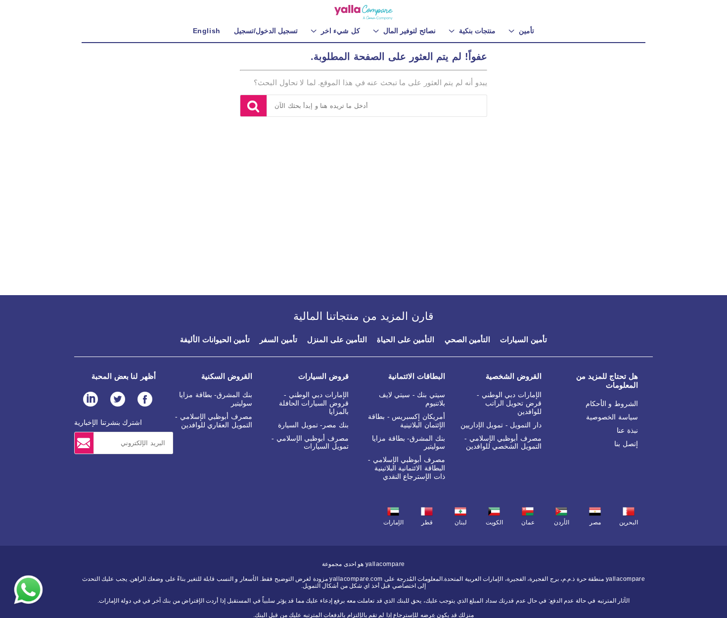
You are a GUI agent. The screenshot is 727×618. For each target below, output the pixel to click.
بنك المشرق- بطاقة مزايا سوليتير (408, 442)
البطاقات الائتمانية (416, 376)
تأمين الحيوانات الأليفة (215, 339)
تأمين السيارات (523, 339)
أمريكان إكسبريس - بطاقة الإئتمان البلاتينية (406, 420)
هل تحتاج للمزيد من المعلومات (607, 380)
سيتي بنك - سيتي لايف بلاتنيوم (412, 399)
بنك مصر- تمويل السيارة (313, 425)
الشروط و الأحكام (612, 404)
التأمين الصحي (468, 339)
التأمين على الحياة (405, 339)
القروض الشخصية (514, 376)
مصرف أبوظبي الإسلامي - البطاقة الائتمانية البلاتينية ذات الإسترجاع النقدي (406, 468)
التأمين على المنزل (337, 339)
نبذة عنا (627, 430)
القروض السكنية (226, 376)
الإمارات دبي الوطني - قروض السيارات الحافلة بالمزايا (314, 403)
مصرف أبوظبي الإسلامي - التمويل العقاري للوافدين (213, 420)
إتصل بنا (626, 444)
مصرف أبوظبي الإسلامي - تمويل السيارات (310, 442)
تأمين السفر (278, 339)
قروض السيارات (323, 376)
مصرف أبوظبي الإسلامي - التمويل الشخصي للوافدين (503, 442)
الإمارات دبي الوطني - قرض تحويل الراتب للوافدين (509, 403)
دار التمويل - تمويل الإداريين (501, 425)
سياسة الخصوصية (612, 417)
